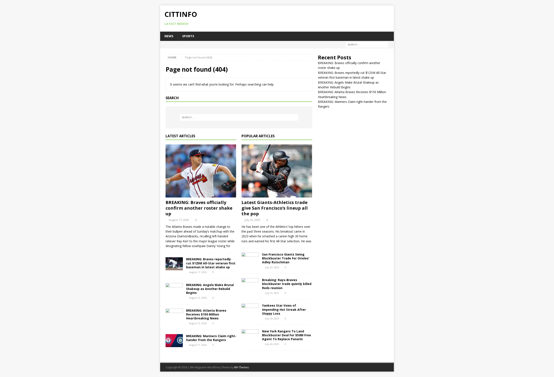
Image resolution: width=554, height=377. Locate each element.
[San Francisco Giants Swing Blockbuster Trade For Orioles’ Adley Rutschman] (250, 258)
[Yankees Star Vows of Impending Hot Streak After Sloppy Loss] (250, 310)
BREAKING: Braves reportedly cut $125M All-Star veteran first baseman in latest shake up (210, 263)
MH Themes (241, 367)
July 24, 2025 (272, 318)
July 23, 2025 (252, 220)
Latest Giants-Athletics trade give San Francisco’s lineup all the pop (275, 208)
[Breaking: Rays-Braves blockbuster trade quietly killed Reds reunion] (250, 284)
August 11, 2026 (198, 344)
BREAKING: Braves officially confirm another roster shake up (199, 208)
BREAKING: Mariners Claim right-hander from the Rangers (211, 338)
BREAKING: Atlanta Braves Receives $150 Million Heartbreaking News (206, 314)
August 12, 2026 (198, 297)
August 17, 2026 (179, 220)
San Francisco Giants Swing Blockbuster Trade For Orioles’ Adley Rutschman (285, 258)
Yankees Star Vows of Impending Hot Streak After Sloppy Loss (284, 309)
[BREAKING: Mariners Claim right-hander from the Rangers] (174, 340)
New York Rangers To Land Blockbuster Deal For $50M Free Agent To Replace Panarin (286, 335)
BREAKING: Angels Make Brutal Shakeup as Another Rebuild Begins (210, 289)
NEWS (168, 36)
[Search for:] (366, 44)
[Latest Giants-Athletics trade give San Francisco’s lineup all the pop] (277, 170)
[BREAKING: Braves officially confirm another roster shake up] (201, 170)
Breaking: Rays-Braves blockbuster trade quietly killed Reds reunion (286, 284)
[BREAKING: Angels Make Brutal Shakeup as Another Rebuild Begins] (174, 289)
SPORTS (188, 36)
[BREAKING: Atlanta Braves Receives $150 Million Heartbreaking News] (174, 315)
